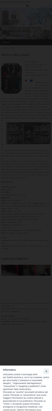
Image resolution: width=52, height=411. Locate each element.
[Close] (46, 371)
